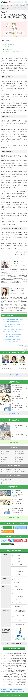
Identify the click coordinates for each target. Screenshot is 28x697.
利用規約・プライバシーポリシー (17, 691)
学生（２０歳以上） (7, 471)
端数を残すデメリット (10, 47)
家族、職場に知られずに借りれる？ (8, 480)
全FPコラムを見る (14, 413)
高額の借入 (5, 459)
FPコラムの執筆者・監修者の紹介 (16, 689)
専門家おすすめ (14, 1)
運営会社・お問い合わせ (5, 691)
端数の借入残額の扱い (10, 44)
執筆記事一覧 (22, 345)
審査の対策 (20, 1)
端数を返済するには (9, 49)
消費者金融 (5, 453)
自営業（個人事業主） (7, 469)
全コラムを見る (14, 442)
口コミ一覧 (5, 483)
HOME (2, 5)
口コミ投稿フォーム (4, 689)
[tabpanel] (14, 360)
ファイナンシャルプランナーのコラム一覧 (14, 5)
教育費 (4, 461)
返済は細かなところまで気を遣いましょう (14, 51)
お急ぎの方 (5, 457)
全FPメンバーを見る (14, 375)
